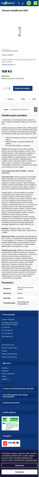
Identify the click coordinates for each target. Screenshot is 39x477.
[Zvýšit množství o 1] (9, 88)
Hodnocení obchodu (11, 403)
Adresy (4, 376)
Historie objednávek (8, 373)
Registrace (5, 371)
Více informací (31, 460)
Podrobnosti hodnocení (10, 51)
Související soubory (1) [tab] (19, 110)
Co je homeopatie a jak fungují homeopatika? (15, 396)
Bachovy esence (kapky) (9, 354)
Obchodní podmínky (8, 345)
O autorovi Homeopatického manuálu (18, 389)
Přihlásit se (5, 368)
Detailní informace (8, 64)
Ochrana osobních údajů (9, 348)
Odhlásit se (5, 379)
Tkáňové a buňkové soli (9, 357)
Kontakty (4, 351)
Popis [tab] (6, 110)
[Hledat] (19, 3)
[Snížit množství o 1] (4, 88)
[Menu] (35, 3)
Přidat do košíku (22, 88)
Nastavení (19, 465)
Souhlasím (19, 472)
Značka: (7, 55)
